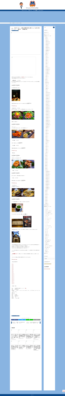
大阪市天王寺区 (48, 101)
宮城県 (46, 155)
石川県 (46, 193)
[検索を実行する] (54, 27)
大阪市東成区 (48, 107)
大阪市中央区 (48, 92)
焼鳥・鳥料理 (47, 247)
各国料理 (46, 234)
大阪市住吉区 (48, 95)
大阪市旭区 (47, 104)
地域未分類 (47, 82)
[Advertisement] (32, 16)
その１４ (13, 278)
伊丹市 (47, 56)
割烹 (46, 232)
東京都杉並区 (48, 181)
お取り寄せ (46, 32)
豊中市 (17, 30)
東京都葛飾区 (48, 187)
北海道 (46, 79)
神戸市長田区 (48, 73)
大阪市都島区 (48, 123)
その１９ (13, 283)
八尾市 (47, 85)
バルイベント (47, 34)
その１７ (13, 281)
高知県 (46, 200)
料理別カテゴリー (48, 206)
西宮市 (47, 76)
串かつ (46, 231)
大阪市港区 (47, 114)
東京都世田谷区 (48, 171)
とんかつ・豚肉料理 (48, 212)
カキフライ (47, 215)
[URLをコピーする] (36, 319)
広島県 (46, 162)
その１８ (13, 282)
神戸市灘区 (47, 72)
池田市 (47, 139)
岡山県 (46, 159)
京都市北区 (47, 44)
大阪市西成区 (48, 120)
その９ (13, 272)
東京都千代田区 (48, 174)
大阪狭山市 (47, 127)
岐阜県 (46, 158)
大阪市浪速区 (48, 111)
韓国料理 (46, 251)
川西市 (47, 63)
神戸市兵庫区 (48, 69)
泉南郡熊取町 (48, 140)
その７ (13, 270)
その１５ (13, 279)
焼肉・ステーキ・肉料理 (14, 30)
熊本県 (46, 191)
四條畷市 (47, 88)
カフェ (46, 216)
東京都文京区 (48, 178)
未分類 (46, 253)
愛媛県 (46, 165)
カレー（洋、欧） (47, 219)
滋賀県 (46, 190)
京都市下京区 (48, 41)
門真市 (47, 149)
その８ (13, 271)
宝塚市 (47, 60)
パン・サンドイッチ (48, 225)
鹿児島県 (46, 203)
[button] (14, 319)
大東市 (47, 91)
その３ (13, 266)
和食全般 (47, 235)
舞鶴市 (47, 53)
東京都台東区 (48, 175)
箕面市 (47, 143)
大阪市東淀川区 (48, 108)
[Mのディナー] (32, 4)
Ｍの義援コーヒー (15, 253)
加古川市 (47, 57)
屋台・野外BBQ (47, 241)
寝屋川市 (47, 130)
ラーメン (46, 228)
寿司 (46, 238)
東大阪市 (47, 133)
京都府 (46, 38)
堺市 (47, 89)
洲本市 (47, 66)
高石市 (47, 152)
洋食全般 (47, 244)
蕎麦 (46, 250)
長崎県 (46, 197)
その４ (13, 267)
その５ (13, 268)
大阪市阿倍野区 (48, 124)
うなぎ (46, 209)
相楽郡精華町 (48, 50)
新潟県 (46, 168)
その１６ (13, 280)
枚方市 (47, 136)
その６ (13, 269)
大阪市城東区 (48, 98)
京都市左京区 (48, 47)
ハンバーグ (47, 222)
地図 (25, 288)
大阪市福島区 (48, 117)
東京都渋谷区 (48, 184)
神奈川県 (46, 194)
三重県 (46, 37)
